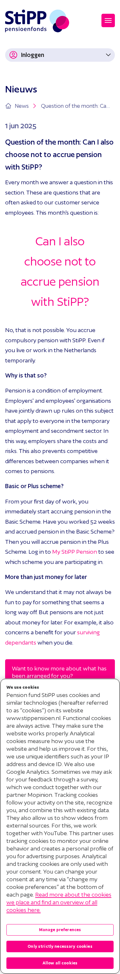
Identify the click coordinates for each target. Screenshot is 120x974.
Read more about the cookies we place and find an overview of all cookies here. (58, 902)
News (22, 106)
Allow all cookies (60, 963)
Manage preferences (60, 929)
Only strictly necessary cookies (60, 946)
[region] (60, 826)
